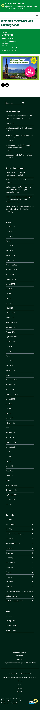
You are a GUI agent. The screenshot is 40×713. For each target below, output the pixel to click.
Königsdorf (9, 567)
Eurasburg (9, 548)
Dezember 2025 (11, 265)
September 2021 (12, 495)
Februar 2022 (10, 476)
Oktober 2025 (11, 274)
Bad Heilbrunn (11, 524)
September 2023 (12, 394)
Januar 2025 (10, 318)
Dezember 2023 (11, 380)
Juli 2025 (9, 289)
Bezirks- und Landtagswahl (15, 534)
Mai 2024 (9, 356)
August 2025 (10, 284)
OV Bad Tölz (15, 48)
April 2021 (9, 504)
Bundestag (9, 539)
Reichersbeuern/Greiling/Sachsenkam (19, 591)
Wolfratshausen (11, 596)
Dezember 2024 (11, 322)
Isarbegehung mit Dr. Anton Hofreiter (19, 155)
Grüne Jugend (10, 558)
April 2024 (9, 361)
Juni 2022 (9, 456)
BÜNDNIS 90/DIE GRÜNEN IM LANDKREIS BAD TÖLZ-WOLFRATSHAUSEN (21, 7)
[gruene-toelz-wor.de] (3, 6)
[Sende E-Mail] (7, 85)
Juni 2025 (9, 294)
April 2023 (9, 418)
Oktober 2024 (11, 332)
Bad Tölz (9, 529)
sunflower (15, 701)
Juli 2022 (9, 452)
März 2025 (9, 308)
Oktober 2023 (11, 389)
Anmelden (9, 616)
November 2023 (11, 385)
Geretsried (9, 553)
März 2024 (9, 365)
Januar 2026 (10, 260)
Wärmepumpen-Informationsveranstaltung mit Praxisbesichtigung (19, 189)
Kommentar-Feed (12, 625)
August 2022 (10, 447)
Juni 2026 (9, 236)
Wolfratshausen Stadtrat (14, 601)
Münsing (9, 586)
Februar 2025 (10, 313)
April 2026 (9, 246)
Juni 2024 (9, 351)
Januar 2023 (10, 428)
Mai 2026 (9, 241)
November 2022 (11, 432)
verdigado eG (13, 703)
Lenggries (9, 577)
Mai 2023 (9, 413)
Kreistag (8, 572)
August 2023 (10, 399)
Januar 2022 (10, 480)
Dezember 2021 (11, 485)
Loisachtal (9, 582)
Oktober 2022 (11, 437)
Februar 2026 (10, 255)
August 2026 (10, 227)
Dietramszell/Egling (13, 543)
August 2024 (10, 341)
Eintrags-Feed (11, 621)
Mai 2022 (9, 461)
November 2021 (11, 490)
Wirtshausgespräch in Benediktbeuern (19, 128)
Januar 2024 (10, 375)
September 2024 (12, 337)
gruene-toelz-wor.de (14, 3)
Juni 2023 (9, 409)
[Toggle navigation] (37, 14)
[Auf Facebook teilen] (3, 85)
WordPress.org (11, 630)
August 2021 (10, 500)
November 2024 (11, 327)
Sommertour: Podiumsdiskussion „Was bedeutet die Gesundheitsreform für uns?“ (19, 118)
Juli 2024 (9, 346)
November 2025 (11, 270)
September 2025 (12, 279)
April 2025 (9, 303)
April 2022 (9, 466)
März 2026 (9, 250)
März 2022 (9, 471)
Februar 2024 (10, 370)
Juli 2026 (9, 231)
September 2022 (12, 442)
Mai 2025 (9, 298)
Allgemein (9, 519)
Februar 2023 (10, 423)
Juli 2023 (9, 404)
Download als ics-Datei (9, 50)
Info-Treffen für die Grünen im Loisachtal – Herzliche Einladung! (20, 209)
